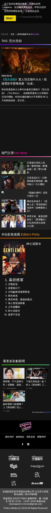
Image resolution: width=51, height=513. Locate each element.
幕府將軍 (16, 280)
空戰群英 (13, 284)
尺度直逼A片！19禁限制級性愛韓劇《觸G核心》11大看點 (37, 181)
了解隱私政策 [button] (32, 11)
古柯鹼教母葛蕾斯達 (19, 292)
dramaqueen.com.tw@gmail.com (25, 504)
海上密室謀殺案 (16, 303)
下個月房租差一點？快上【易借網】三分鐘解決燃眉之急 (36, 383)
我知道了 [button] (10, 18)
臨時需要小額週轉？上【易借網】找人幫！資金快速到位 (13, 406)
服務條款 (20, 437)
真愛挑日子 (14, 288)
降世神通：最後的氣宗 (20, 299)
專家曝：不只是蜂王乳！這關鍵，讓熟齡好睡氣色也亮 (13, 383)
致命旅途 (13, 295)
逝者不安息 (14, 314)
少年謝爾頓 (14, 307)
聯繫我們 (41, 437)
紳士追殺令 (14, 310)
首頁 (12, 34)
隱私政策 (31, 437)
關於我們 (9, 437)
